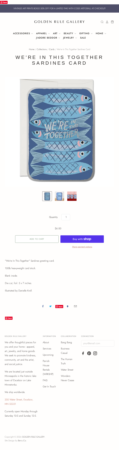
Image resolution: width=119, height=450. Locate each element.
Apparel (42, 33)
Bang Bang (66, 342)
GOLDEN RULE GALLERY (33, 436)
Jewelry (69, 37)
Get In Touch (49, 386)
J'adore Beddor (47, 37)
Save (5, 2)
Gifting (84, 33)
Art (56, 33)
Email (75, 306)
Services (47, 348)
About (46, 342)
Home (100, 33)
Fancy (67, 306)
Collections (42, 49)
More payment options (82, 246)
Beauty (69, 33)
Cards (52, 49)
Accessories (22, 33)
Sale (83, 37)
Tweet (50, 306)
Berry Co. (22, 440)
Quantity (53, 217)
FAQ (45, 380)
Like (43, 306)
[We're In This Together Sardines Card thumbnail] (72, 196)
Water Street (67, 370)
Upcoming (48, 355)
